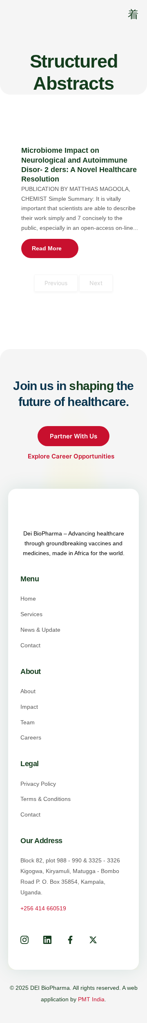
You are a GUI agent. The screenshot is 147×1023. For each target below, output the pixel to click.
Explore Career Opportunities (72, 456)
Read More (47, 248)
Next (95, 282)
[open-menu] (128, 15)
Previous (56, 282)
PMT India (91, 999)
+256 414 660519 (43, 908)
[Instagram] (24, 941)
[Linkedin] (47, 941)
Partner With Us (73, 436)
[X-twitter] (93, 941)
